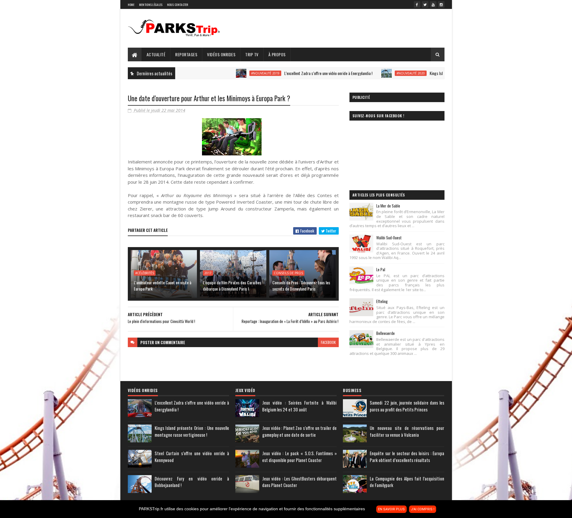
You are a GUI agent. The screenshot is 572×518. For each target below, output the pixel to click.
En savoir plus (391, 509)
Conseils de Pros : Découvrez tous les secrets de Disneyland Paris (301, 285)
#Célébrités (144, 273)
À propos (277, 54)
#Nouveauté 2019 (249, 73)
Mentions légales (151, 4)
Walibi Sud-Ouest (389, 238)
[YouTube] (433, 4)
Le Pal (380, 269)
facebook (328, 342)
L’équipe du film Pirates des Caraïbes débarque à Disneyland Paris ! (232, 285)
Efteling (382, 301)
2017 (208, 273)
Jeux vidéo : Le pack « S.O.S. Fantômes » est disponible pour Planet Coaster (299, 456)
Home (131, 4)
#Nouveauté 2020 (394, 73)
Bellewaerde (385, 333)
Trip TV (252, 54)
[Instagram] (441, 4)
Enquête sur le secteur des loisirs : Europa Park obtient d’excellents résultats (407, 456)
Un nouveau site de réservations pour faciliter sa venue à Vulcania (407, 431)
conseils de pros (288, 273)
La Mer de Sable (388, 206)
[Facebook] (417, 4)
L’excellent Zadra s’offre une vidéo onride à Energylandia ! (312, 73)
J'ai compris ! (422, 509)
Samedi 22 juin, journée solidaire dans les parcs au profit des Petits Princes (407, 406)
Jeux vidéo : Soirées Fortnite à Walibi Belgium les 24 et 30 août (299, 406)
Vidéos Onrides (221, 54)
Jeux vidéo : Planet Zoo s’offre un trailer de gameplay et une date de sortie (299, 431)
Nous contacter (177, 4)
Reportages (186, 54)
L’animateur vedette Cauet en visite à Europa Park (162, 285)
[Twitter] (425, 4)
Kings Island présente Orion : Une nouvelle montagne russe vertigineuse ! (192, 431)
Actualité (156, 54)
